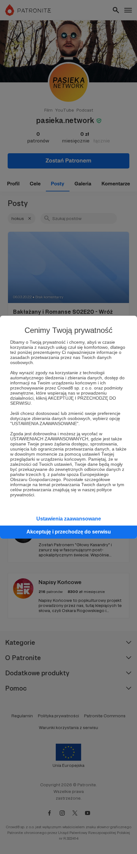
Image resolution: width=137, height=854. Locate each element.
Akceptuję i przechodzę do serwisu (68, 531)
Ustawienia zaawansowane (68, 518)
